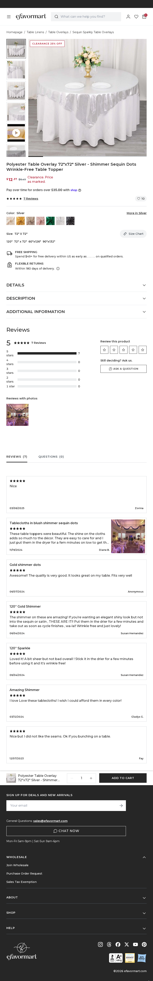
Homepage (14, 32)
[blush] (30, 221)
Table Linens (35, 32)
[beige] (10, 221)
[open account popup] (128, 16)
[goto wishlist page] (136, 16)
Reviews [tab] (16, 456)
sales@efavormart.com (50, 821)
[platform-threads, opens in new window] (109, 944)
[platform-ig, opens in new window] (100, 944)
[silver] (60, 221)
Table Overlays (58, 32)
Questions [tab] (51, 456)
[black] (70, 221)
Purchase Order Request (24, 873)
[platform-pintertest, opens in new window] (144, 944)
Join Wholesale (17, 865)
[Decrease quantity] (72, 778)
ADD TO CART (123, 778)
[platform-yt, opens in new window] (135, 944)
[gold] (20, 221)
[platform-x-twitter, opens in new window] (126, 944)
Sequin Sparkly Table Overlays (93, 32)
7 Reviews (31, 198)
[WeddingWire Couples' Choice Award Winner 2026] (130, 958)
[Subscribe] (121, 805)
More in (137, 213)
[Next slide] (16, 154)
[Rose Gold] (40, 221)
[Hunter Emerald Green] (50, 221)
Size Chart (136, 234)
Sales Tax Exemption (21, 882)
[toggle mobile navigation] (8, 16)
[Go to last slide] (16, 42)
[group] (16, 48)
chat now (69, 831)
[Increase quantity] (91, 778)
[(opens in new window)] (116, 958)
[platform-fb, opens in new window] (118, 944)
